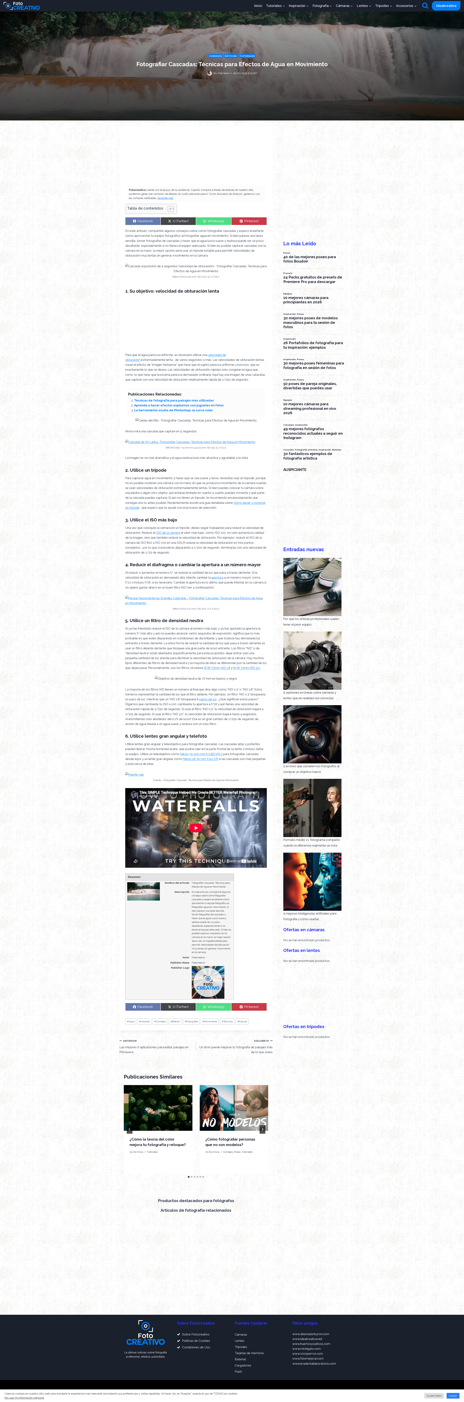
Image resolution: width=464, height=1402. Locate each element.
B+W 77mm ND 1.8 (217, 668)
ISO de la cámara (168, 532)
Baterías (240, 1359)
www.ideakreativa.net (307, 1339)
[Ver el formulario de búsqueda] (425, 6)
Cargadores (243, 1365)
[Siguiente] (262, 1129)
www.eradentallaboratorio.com (314, 1363)
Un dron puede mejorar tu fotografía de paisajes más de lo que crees (235, 1046)
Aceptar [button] (453, 1395)
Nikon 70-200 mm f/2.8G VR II (201, 754)
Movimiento (209, 1021)
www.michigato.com (306, 1348)
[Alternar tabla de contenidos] (169, 209)
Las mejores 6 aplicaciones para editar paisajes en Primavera (153, 1046)
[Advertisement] (196, 159)
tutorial (242, 1021)
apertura (217, 577)
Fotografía (191, 1021)
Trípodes (241, 1347)
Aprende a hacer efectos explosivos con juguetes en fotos (179, 405)
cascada (144, 1021)
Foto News (223, 73)
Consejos (215, 56)
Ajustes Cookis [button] (434, 1395)
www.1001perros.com (307, 1353)
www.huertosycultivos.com (311, 1344)
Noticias (231, 56)
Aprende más (165, 198)
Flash (238, 1371)
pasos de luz (208, 699)
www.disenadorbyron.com (310, 1334)
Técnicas (227, 1021)
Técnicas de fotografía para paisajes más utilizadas (174, 400)
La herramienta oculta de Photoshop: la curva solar (173, 410)
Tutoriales (247, 56)
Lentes (239, 1340)
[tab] (189, 1177)
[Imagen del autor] (209, 73)
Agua (130, 1021)
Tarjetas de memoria (249, 1353)
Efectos (175, 1021)
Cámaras (241, 1334)
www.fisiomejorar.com (308, 1358)
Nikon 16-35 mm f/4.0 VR (200, 759)
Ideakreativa (446, 6)
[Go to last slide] (129, 1129)
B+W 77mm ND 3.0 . (247, 668)
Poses (237, 1151)
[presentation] (158, 1108)
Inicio (258, 6)
